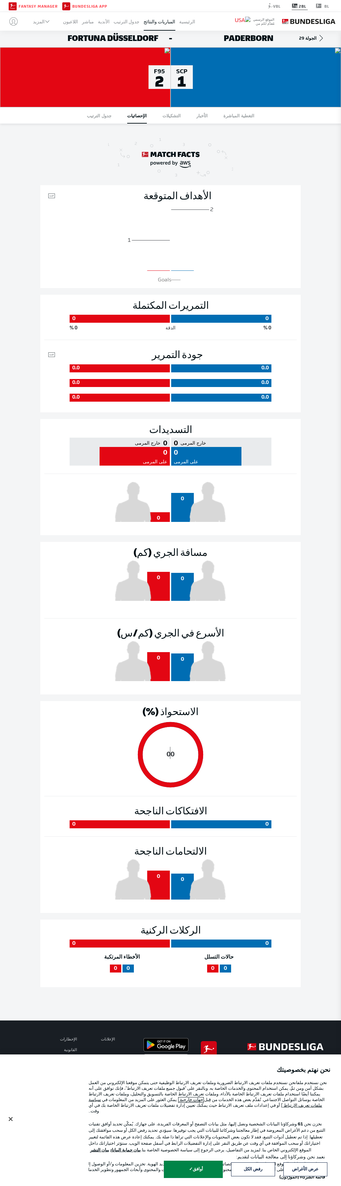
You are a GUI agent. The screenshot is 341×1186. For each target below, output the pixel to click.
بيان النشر (99, 1150)
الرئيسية (187, 21)
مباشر (88, 21)
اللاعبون (70, 21)
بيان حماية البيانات (126, 1150)
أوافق (198, 1169)
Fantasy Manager (38, 6)
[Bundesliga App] (66, 5)
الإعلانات (108, 1039)
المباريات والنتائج (159, 21)
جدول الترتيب (127, 21)
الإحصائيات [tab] (137, 115)
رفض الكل (253, 1169)
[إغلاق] (10, 1119)
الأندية (104, 21)
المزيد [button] (39, 21)
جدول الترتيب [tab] (99, 115)
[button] (11, 21)
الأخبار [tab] (202, 115)
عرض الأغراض (305, 1169)
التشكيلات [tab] (172, 115)
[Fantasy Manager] (13, 5)
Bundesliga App (89, 6)
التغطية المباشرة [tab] (238, 115)
